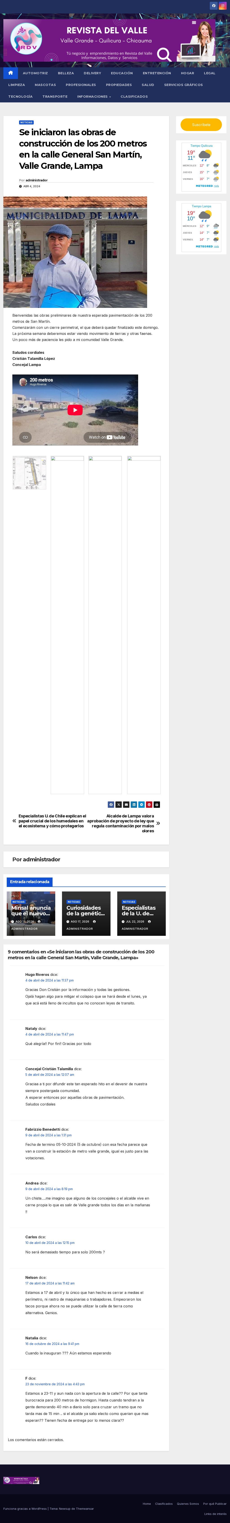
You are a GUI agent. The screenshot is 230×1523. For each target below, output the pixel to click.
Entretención (157, 73)
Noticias (26, 122)
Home (147, 1503)
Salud (148, 85)
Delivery (92, 73)
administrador (36, 180)
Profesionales (81, 85)
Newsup (65, 1508)
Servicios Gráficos (183, 85)
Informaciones (93, 97)
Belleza (66, 73)
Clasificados (134, 97)
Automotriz (35, 73)
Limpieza (16, 85)
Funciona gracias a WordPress (25, 1508)
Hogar (187, 73)
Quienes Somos (188, 1503)
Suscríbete (201, 124)
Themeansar (85, 1508)
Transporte (54, 97)
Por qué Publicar (215, 1503)
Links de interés (215, 1514)
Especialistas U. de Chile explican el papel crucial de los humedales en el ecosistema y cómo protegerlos (52, 821)
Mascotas (45, 85)
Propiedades (119, 85)
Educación (122, 73)
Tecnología (20, 97)
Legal (210, 73)
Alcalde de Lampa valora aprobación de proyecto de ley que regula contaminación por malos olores (120, 823)
